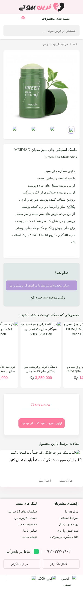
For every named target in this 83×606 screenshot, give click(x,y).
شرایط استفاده (68, 518)
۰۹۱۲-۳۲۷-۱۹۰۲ (58, 551)
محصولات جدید (27, 524)
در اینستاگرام (19, 564)
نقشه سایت (29, 537)
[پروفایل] (8, 18)
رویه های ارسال (68, 524)
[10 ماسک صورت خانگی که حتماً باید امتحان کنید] (45, 452)
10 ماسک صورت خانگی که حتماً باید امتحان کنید (45, 460)
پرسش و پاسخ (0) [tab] (40, 404)
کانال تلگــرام (58, 564)
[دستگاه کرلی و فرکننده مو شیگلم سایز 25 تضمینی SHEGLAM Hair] (41, 342)
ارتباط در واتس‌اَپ (19, 551)
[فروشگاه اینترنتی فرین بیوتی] (41, 7)
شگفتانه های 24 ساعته (22, 511)
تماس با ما (30, 530)
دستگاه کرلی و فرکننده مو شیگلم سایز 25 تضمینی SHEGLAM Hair (41, 371)
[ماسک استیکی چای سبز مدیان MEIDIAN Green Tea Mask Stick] (41, 88)
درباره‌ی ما (71, 511)
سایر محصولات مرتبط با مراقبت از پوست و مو (39, 285)
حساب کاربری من (25, 518)
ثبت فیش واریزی (67, 530)
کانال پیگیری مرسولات (64, 537)
